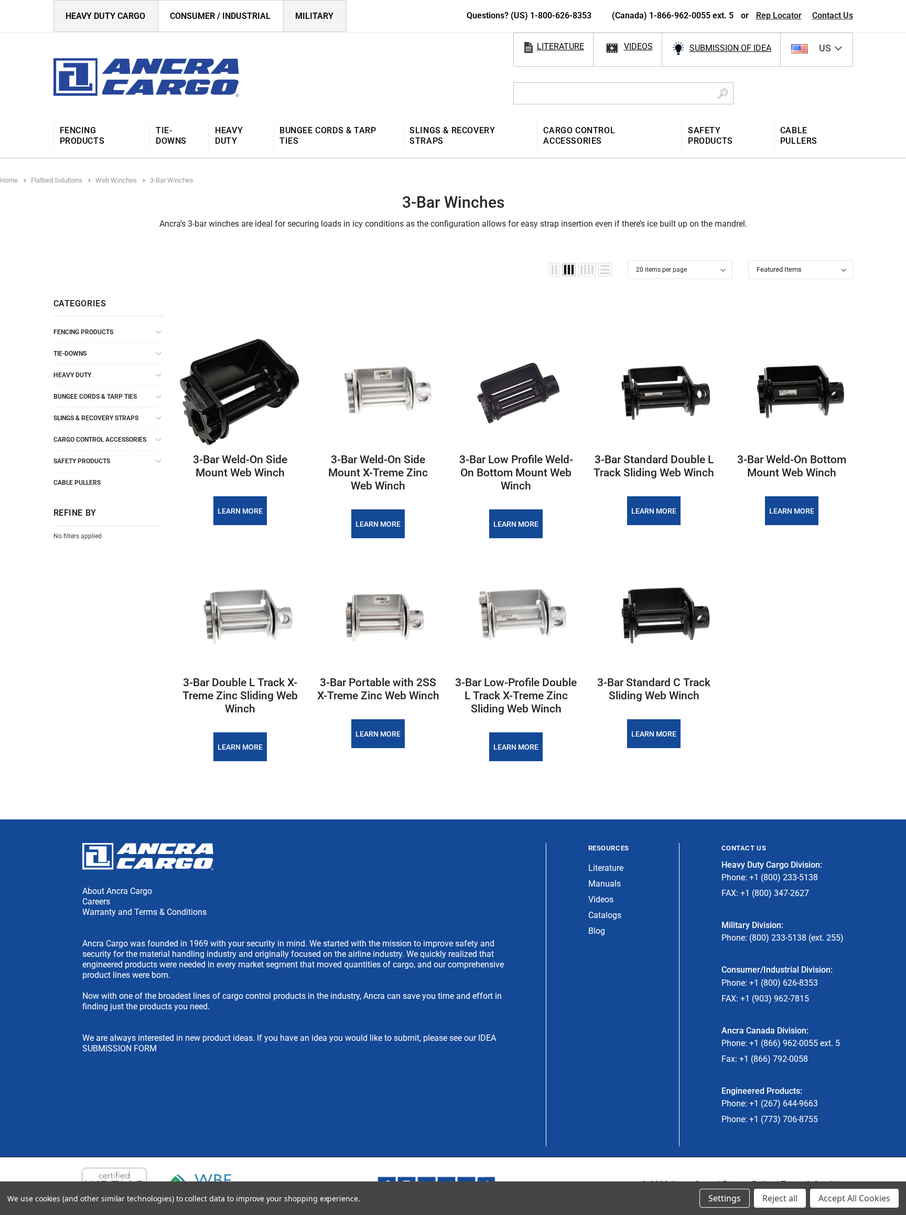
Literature (605, 868)
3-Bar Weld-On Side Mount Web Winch (240, 466)
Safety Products (81, 461)
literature (560, 46)
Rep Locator (779, 15)
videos (638, 46)
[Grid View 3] (569, 269)
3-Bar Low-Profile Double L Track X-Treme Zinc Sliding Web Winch (516, 695)
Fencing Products (83, 332)
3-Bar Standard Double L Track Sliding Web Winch (654, 466)
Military (314, 16)
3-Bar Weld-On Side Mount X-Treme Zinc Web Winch (378, 472)
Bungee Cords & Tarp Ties (95, 396)
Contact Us (832, 15)
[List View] (605, 269)
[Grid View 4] (587, 269)
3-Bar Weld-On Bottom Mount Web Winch (791, 466)
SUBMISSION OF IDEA (730, 48)
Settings (724, 1198)
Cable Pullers (77, 482)
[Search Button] (723, 93)
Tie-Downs (70, 353)
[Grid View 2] (554, 269)
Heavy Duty (72, 375)
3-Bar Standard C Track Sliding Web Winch (653, 689)
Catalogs (604, 915)
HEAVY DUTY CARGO (105, 16)
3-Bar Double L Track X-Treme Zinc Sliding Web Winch (240, 695)
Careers (96, 902)
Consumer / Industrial (220, 16)
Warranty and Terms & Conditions (144, 912)
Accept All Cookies (854, 1198)
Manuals (604, 884)
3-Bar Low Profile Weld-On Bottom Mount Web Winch (516, 472)
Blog (596, 931)
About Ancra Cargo (117, 891)
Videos (600, 899)
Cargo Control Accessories (99, 439)
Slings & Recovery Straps (95, 418)
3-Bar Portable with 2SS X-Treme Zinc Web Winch (378, 689)
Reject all (779, 1198)
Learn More (240, 511)
